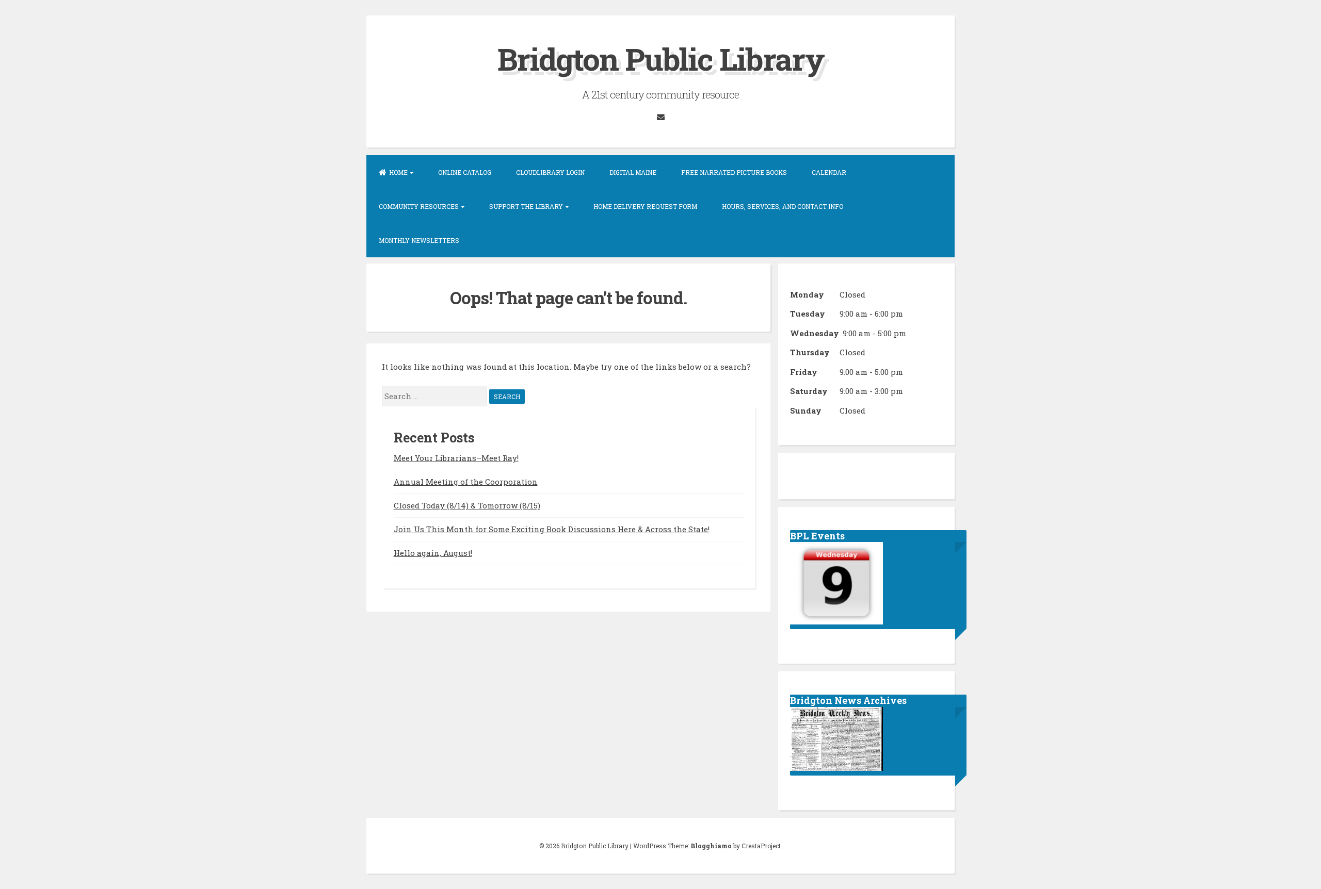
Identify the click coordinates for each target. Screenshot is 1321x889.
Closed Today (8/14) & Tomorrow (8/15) (467, 505)
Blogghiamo (711, 846)
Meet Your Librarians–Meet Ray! (456, 458)
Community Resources (419, 206)
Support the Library (526, 206)
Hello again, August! (433, 553)
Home (398, 172)
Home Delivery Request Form (645, 206)
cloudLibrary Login (550, 172)
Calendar (829, 172)
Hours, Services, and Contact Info (782, 206)
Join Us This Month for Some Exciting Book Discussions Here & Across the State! (552, 529)
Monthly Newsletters (419, 240)
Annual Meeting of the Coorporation (466, 481)
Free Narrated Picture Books (734, 172)
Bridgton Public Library (660, 58)
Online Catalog (464, 172)
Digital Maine (632, 172)
